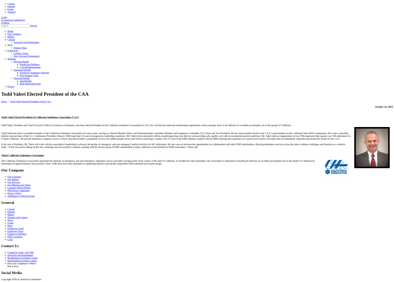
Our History (13, 179)
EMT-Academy (15, 236)
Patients (11, 6)
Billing (10, 214)
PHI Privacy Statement (18, 190)
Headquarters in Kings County (22, 260)
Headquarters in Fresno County (22, 258)
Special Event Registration (20, 255)
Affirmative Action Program (21, 196)
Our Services (13, 182)
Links (10, 239)
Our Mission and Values (19, 185)
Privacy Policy (14, 193)
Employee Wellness (16, 234)
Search (33, 25)
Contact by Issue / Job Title (20, 252)
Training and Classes (17, 217)
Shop (9, 225)
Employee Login (15, 228)
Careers (11, 3)
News (10, 220)
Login (4, 17)
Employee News (15, 231)
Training (11, 12)
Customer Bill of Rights (18, 187)
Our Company (14, 176)
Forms (10, 9)
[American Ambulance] (13, 20)
